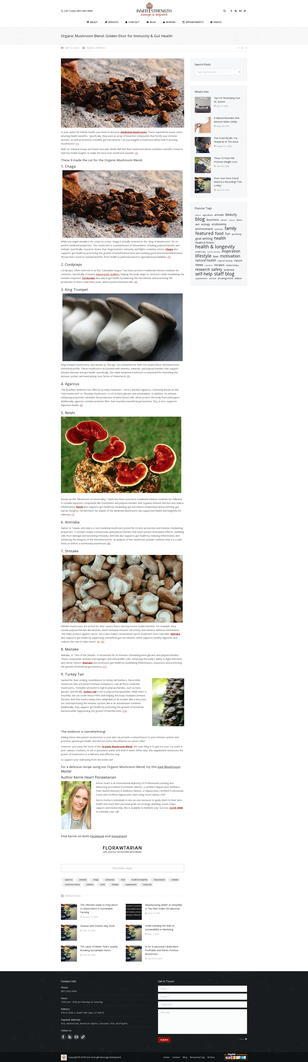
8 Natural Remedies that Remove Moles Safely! (226, 119)
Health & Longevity (139, 880)
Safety (216, 269)
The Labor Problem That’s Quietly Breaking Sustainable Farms (99, 948)
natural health (205, 260)
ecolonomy (219, 224)
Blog (200, 219)
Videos (238, 278)
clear (241, 1039)
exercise (219, 229)
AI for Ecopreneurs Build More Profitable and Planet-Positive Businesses (161, 950)
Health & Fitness (204, 242)
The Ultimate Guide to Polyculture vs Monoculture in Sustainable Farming (99, 908)
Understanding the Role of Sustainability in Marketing (159, 927)
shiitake (115, 884)
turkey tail (147, 884)
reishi (102, 884)
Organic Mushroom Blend (123, 160)
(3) (169, 256)
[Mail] (240, 11)
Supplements (131, 884)
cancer (224, 219)
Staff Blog (224, 274)
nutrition (90, 884)
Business (212, 219)
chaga (96, 880)
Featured (204, 233)
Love (215, 256)
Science (229, 270)
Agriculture (207, 215)
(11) (104, 666)
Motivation (230, 256)
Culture (232, 220)
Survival (212, 278)
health (220, 238)
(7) (72, 514)
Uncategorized (225, 278)
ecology (205, 224)
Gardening (236, 234)
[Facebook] (231, 11)
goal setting (204, 238)
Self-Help (204, 274)
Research (202, 269)
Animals (219, 215)
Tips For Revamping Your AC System (227, 99)
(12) (124, 710)
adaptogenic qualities (107, 274)
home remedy (213, 252)
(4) (135, 281)
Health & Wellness (95, 47)
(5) (128, 376)
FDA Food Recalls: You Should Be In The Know (226, 140)
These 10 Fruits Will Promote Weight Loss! (225, 160)
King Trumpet (159, 880)
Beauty (231, 214)
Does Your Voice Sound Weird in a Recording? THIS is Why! (228, 182)
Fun (227, 234)
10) (102, 641)
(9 (98, 641)
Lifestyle (203, 256)
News (199, 265)
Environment (204, 229)
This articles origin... (122, 868)
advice (198, 215)
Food (123, 880)
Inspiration (231, 251)
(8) (108, 543)
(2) (136, 152)
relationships (232, 265)
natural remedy (225, 260)
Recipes (219, 265)
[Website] (245, 11)
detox (239, 219)
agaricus (69, 880)
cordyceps (109, 880)
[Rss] (236, 11)
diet (197, 224)
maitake (174, 880)
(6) (81, 405)
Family (230, 228)
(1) (77, 143)
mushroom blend (72, 884)
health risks (200, 251)
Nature (238, 260)
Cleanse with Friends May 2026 (97, 925)
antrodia (82, 880)
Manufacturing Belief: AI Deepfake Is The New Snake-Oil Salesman (163, 906)
